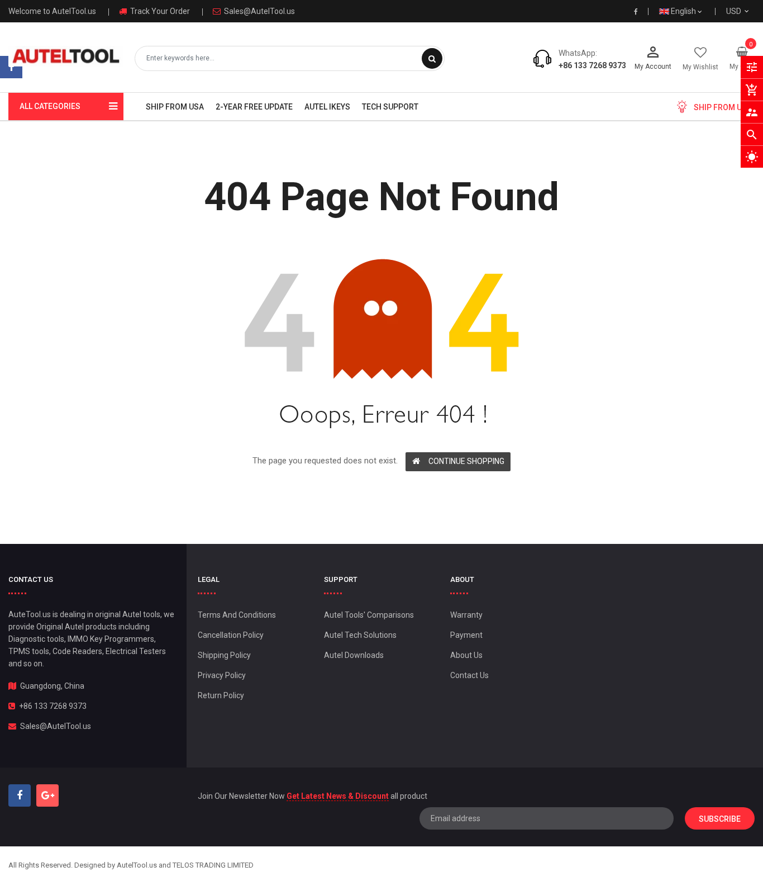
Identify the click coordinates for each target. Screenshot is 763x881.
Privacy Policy (222, 675)
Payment (466, 635)
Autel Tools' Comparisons (369, 614)
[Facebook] (11, 67)
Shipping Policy (224, 655)
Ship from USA (723, 107)
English (684, 11)
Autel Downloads (354, 655)
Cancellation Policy (231, 635)
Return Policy (221, 695)
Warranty (466, 614)
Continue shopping (466, 461)
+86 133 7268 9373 (592, 65)
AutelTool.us (137, 865)
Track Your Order (159, 11)
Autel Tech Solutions (360, 635)
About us (466, 655)
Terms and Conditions (237, 614)
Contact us (469, 675)
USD (747, 11)
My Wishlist (700, 67)
